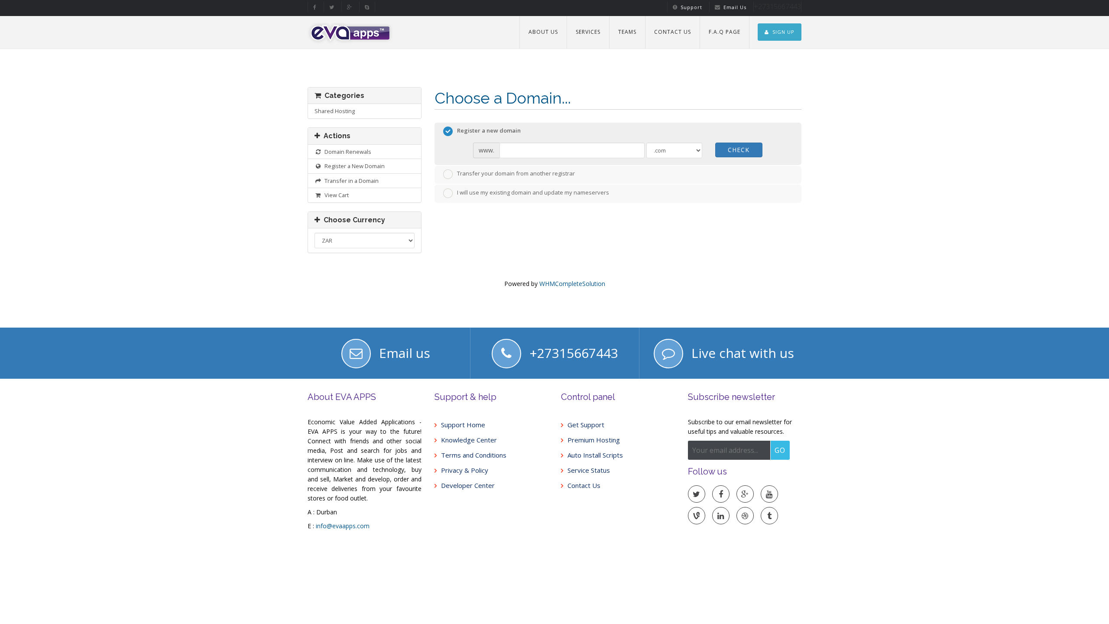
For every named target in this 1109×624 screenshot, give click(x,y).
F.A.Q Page (724, 32)
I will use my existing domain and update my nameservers (533, 192)
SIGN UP (783, 32)
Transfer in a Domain (350, 181)
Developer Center (468, 485)
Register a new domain (489, 130)
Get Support (585, 425)
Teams (627, 32)
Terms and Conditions (473, 455)
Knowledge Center (469, 440)
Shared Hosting (335, 111)
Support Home (463, 425)
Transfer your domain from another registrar (516, 174)
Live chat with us (742, 353)
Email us (404, 353)
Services (588, 32)
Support (691, 7)
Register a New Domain (353, 166)
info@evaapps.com (343, 526)
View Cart (335, 195)
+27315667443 (573, 353)
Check (738, 150)
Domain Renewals (346, 152)
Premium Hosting (593, 440)
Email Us (734, 7)
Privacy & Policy (464, 470)
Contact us (672, 32)
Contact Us (583, 485)
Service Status (588, 470)
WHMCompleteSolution (572, 284)
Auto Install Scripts (595, 455)
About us (543, 32)
